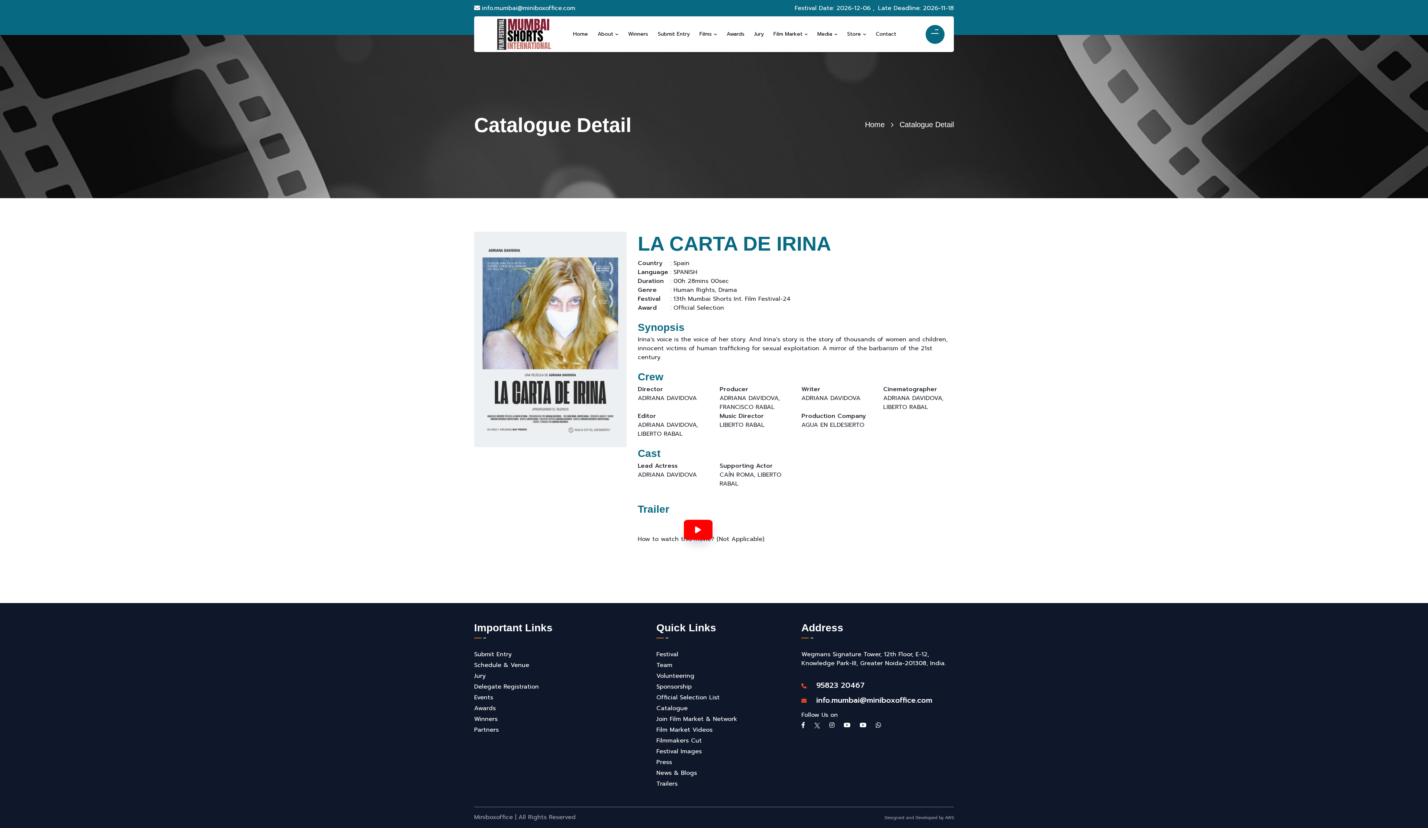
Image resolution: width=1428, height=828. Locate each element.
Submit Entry (493, 654)
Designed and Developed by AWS (919, 818)
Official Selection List (688, 697)
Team (664, 665)
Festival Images (679, 751)
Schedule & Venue (501, 665)
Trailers (667, 783)
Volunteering (675, 675)
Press (664, 762)
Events (483, 697)
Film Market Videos (684, 729)
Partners (486, 729)
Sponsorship (674, 686)
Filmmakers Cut (679, 740)
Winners (486, 719)
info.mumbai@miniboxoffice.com (528, 8)
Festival (667, 654)
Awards (485, 708)
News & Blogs (676, 773)
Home (875, 124)
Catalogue (672, 708)
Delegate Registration (506, 686)
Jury (480, 675)
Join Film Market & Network (696, 719)
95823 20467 (836, 685)
